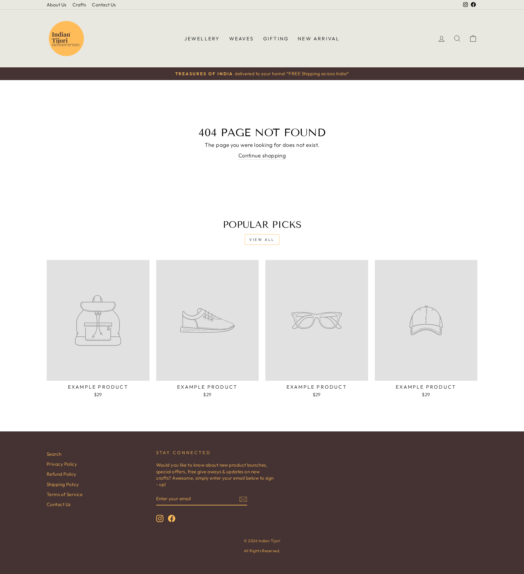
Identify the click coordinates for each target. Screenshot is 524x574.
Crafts (79, 5)
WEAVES (241, 38)
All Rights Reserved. (262, 550)
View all (262, 239)
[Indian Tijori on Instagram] (159, 518)
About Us (56, 5)
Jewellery (202, 38)
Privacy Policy (62, 464)
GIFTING (276, 38)
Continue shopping (262, 155)
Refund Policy (61, 474)
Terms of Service (64, 494)
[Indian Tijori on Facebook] (171, 518)
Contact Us (104, 5)
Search (54, 454)
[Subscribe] (243, 499)
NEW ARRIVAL (319, 38)
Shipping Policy (63, 484)
